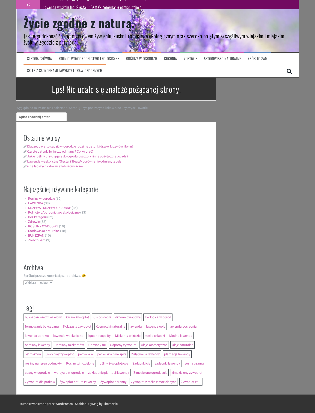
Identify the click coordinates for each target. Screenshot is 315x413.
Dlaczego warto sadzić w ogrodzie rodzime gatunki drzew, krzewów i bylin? (80, 146)
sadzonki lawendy (167, 363)
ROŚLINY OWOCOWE (43, 226)
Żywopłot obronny (113, 382)
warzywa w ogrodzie (69, 372)
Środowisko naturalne (222, 58)
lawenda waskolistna (68, 336)
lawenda (136, 326)
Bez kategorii (37, 217)
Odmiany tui (97, 345)
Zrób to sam (257, 58)
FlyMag (93, 404)
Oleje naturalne (182, 345)
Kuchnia (170, 58)
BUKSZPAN (36, 235)
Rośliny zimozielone (80, 363)
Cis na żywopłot (77, 317)
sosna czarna (194, 363)
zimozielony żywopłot (187, 372)
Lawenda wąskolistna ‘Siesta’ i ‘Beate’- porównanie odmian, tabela (92, 4)
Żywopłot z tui (191, 382)
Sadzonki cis (141, 363)
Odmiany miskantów (69, 345)
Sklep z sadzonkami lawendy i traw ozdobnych (64, 70)
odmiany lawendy (37, 345)
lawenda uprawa (37, 336)
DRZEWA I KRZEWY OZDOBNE (49, 208)
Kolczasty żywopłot (77, 326)
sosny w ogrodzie (37, 372)
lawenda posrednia (183, 326)
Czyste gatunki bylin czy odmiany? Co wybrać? (60, 151)
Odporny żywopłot (123, 345)
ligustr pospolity (99, 336)
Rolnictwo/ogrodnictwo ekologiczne (89, 58)
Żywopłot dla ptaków (40, 382)
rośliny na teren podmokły (43, 363)
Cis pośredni (102, 317)
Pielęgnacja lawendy (145, 354)
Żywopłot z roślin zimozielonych (153, 382)
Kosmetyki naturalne (110, 326)
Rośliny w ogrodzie (141, 58)
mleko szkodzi (155, 336)
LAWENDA (35, 203)
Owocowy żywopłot (59, 354)
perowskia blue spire (111, 354)
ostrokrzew (33, 354)
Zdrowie (190, 58)
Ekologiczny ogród (158, 317)
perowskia (85, 354)
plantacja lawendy (177, 354)
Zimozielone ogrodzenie (150, 372)
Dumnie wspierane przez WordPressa (47, 404)
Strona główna (39, 58)
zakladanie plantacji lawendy (108, 372)
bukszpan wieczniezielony (43, 317)
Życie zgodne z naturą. (79, 23)
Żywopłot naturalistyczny (77, 382)
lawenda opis (155, 326)
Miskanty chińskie (127, 336)
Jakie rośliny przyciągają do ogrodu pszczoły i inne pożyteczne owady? (77, 156)
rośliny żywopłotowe (113, 363)
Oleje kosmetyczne (154, 345)
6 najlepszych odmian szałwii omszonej (55, 166)
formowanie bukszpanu (42, 326)
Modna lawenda (180, 336)
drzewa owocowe (127, 317)
